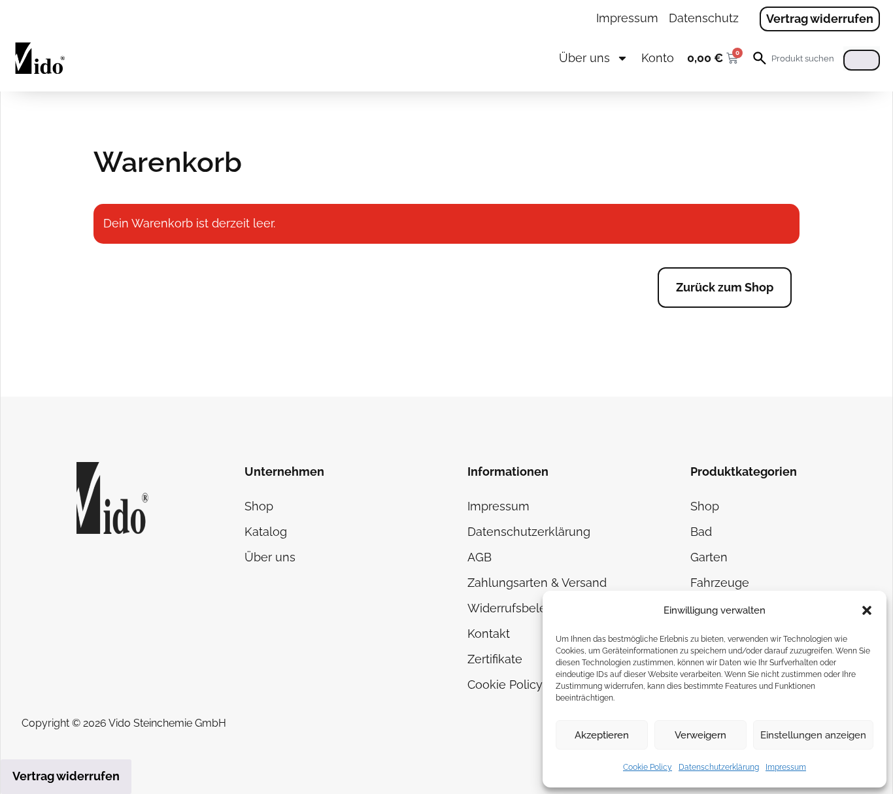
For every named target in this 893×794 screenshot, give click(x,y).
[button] (866, 610)
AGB (479, 557)
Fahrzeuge (719, 582)
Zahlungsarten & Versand (537, 582)
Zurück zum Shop (724, 287)
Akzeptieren (602, 735)
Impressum (786, 767)
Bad (701, 531)
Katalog (265, 531)
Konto (657, 58)
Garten (709, 557)
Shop (258, 506)
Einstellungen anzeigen (813, 735)
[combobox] (804, 58)
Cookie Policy (647, 767)
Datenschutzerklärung (719, 767)
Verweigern (700, 735)
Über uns (584, 58)
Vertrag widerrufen (66, 776)
